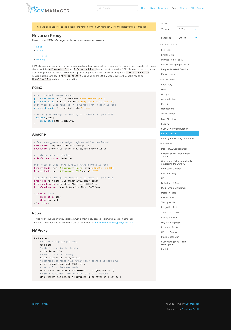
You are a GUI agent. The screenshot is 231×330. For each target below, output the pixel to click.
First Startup (167, 55)
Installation (166, 50)
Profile (164, 104)
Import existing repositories (175, 64)
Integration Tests (169, 207)
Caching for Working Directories (177, 138)
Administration (168, 99)
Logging (165, 124)
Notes (44, 55)
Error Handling (168, 173)
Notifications (167, 108)
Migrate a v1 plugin (170, 222)
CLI (192, 8)
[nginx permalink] (30, 87)
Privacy (44, 303)
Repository (166, 84)
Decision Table (168, 192)
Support (201, 8)
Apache (40, 50)
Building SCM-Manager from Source (175, 155)
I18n (163, 178)
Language (166, 37)
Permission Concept (171, 168)
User (163, 89)
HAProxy (40, 59)
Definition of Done (170, 183)
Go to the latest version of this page (129, 26)
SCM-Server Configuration (174, 128)
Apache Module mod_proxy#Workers (114, 222)
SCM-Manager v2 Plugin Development (173, 243)
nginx (39, 46)
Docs (174, 8)
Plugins (183, 8)
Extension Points (169, 227)
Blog (152, 8)
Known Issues (168, 74)
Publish (164, 249)
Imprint (35, 303)
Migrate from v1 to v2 (172, 59)
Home (144, 8)
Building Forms (168, 197)
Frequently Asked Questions (175, 69)
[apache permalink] (30, 134)
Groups (165, 94)
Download (163, 8)
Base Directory (168, 119)
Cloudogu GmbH (190, 309)
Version (165, 29)
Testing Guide (168, 202)
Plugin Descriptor (170, 237)
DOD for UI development (173, 188)
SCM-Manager (191, 303)
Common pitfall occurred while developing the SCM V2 (176, 162)
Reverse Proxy (168, 133)
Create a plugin (169, 217)
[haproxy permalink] (30, 230)
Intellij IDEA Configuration (174, 148)
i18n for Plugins (169, 232)
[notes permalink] (30, 213)
